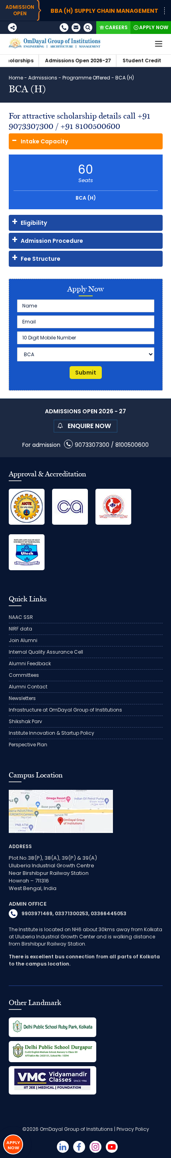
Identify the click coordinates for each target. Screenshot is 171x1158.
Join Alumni (23, 640)
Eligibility (34, 223)
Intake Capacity (44, 141)
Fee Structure (40, 259)
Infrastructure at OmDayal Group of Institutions (65, 709)
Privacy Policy (133, 1129)
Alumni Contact (28, 686)
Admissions (42, 77)
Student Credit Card (137, 60)
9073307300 (92, 445)
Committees (24, 675)
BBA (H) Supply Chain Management (93, 10)
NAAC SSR (21, 617)
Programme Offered (86, 77)
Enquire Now (89, 425)
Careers (116, 27)
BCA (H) (86, 182)
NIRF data (20, 628)
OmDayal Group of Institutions (76, 1129)
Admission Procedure (52, 241)
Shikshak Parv (25, 721)
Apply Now (153, 27)
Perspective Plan (28, 744)
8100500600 (132, 445)
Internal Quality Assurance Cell (46, 651)
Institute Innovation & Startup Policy (51, 733)
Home (16, 77)
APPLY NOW (13, 1145)
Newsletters (22, 698)
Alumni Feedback (30, 663)
